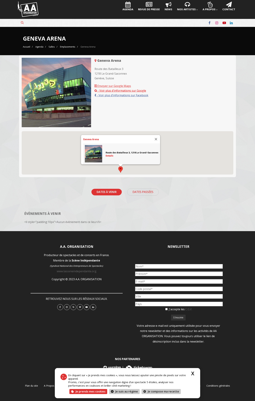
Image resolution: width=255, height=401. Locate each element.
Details (109, 155)
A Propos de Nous (54, 385)
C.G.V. (188, 309)
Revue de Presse (149, 9)
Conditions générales (218, 385)
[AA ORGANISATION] (28, 16)
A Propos (209, 9)
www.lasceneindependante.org (76, 271)
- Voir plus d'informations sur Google (121, 90)
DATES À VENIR (107, 192)
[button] (120, 169)
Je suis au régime (126, 391)
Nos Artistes (186, 9)
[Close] (156, 139)
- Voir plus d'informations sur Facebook (122, 95)
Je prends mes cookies (90, 391)
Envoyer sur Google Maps (114, 86)
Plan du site (31, 385)
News (168, 9)
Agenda (127, 9)
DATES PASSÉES (143, 192)
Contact (228, 9)
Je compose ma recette (163, 391)
